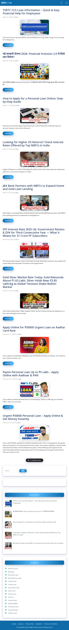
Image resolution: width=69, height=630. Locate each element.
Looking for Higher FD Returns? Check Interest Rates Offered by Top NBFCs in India (33, 143)
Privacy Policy (29, 624)
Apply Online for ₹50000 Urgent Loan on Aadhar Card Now (34, 328)
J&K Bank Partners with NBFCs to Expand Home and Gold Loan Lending (33, 187)
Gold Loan (11, 591)
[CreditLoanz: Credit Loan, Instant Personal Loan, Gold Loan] (6, 3)
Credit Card (12, 581)
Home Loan (12, 594)
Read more (8, 45)
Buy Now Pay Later (15, 578)
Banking (11, 572)
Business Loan (13, 575)
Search (23, 470)
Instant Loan (12, 600)
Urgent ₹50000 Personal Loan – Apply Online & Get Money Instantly (33, 417)
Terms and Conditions (50, 624)
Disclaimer (39, 624)
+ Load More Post (35, 460)
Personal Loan (13, 607)
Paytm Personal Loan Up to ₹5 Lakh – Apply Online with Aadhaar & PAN (31, 373)
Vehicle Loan (12, 613)
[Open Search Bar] (61, 2)
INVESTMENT (13, 604)
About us (21, 624)
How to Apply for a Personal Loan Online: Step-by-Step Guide (33, 100)
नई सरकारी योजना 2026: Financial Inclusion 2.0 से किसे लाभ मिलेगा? (34, 55)
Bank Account (13, 569)
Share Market (13, 610)
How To (11, 597)
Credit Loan (12, 584)
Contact (14, 624)
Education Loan (13, 588)
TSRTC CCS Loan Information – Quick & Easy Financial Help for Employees (31, 11)
